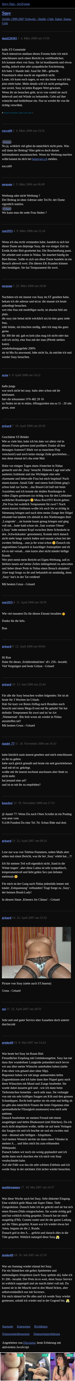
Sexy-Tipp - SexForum (16, 4)
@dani (7, 141)
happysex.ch (39, 159)
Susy (6, 12)
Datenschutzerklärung (46, 1334)
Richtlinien (41, 1326)
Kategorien (23, 1326)
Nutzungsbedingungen (16, 1334)
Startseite (7, 1326)
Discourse (29, 1342)
